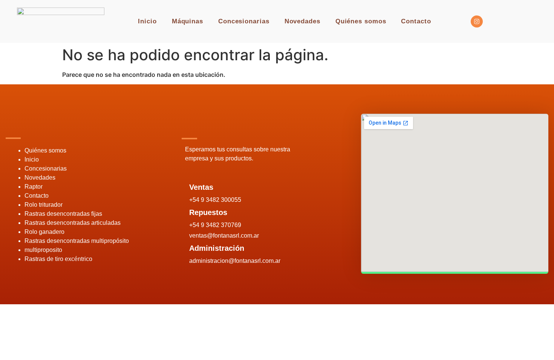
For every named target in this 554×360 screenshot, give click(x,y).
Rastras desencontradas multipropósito (76, 241)
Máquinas (187, 21)
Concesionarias (243, 21)
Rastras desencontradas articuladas (72, 223)
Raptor (33, 186)
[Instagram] (477, 21)
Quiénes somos (360, 21)
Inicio (147, 21)
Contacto (416, 21)
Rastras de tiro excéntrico (58, 259)
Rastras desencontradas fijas (63, 214)
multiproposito (43, 250)
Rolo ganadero (44, 232)
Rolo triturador (43, 204)
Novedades (302, 21)
